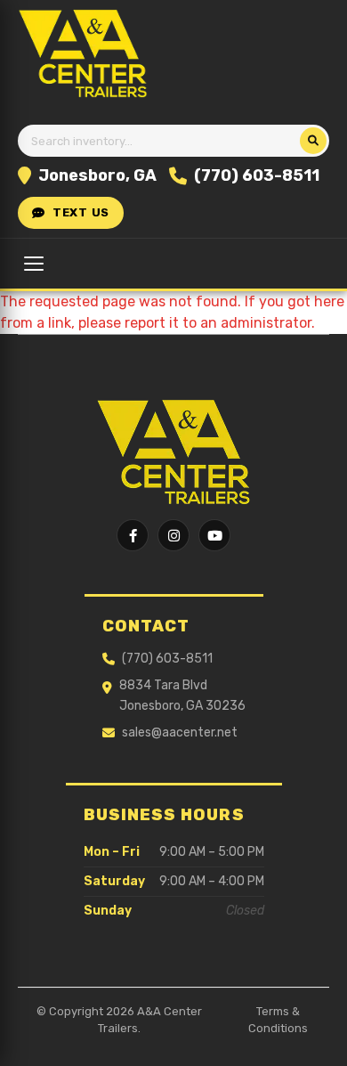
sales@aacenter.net (180, 732)
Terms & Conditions (278, 1020)
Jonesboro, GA (97, 175)
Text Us (80, 212)
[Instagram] (173, 535)
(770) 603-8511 (256, 175)
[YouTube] (214, 535)
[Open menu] (33, 263)
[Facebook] (133, 535)
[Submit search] (313, 140)
